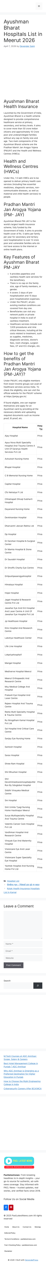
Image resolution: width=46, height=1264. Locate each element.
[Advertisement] (23, 71)
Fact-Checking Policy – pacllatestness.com (20, 1245)
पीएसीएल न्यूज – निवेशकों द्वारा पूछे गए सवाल (23, 884)
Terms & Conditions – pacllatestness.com (19, 1239)
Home (6, 1227)
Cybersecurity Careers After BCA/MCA (23, 1088)
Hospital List (13, 881)
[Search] (37, 985)
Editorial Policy (9, 1233)
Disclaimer (8, 1251)
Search (7, 980)
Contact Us (27, 1227)
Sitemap (38, 1227)
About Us (15, 1227)
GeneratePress (31, 1260)
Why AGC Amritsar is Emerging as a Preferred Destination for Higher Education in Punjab (21, 1074)
